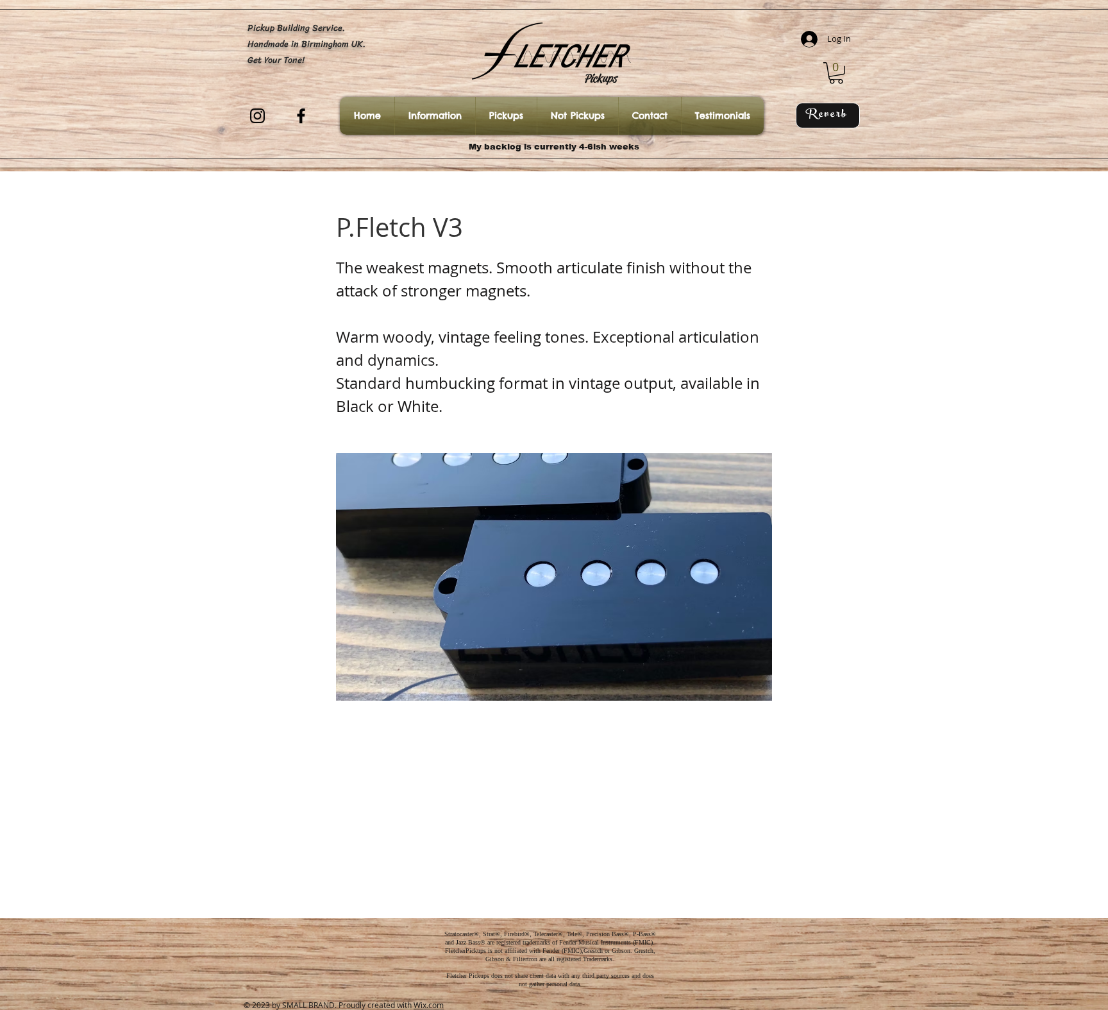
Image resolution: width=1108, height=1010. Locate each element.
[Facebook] (301, 116)
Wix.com (429, 1005)
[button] (836, 73)
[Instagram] (257, 116)
